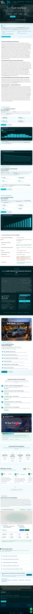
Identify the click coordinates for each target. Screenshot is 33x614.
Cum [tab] (9, 130)
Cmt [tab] (11, 130)
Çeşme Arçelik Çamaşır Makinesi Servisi (12, 455)
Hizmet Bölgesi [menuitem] (28, 1)
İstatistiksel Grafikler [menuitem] (21, 1)
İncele (4, 459)
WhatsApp (9, 124)
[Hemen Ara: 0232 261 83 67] (31, 609)
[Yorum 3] (16, 487)
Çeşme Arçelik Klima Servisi (28, 455)
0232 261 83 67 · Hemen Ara (6, 36)
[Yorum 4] (18, 487)
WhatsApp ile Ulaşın (4, 598)
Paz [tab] (13, 130)
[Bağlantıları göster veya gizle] (16, 609)
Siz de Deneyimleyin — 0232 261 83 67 (17, 489)
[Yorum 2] (15, 487)
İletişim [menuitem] (16, 2)
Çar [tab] (5, 130)
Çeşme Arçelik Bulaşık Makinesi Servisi (20, 455)
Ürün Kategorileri (19, 16)
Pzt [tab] (2, 130)
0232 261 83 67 (18, 242)
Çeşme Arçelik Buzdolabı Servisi (5, 455)
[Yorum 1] (13, 487)
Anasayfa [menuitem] (14, 1)
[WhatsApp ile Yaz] (31, 612)
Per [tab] (7, 130)
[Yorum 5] (19, 487)
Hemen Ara (13, 16)
